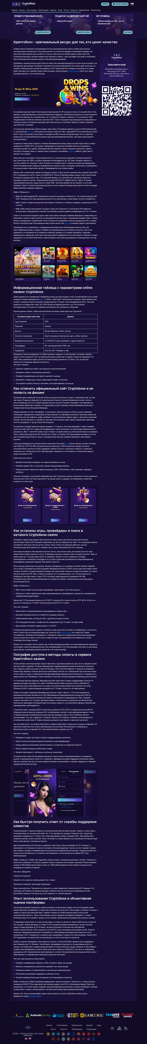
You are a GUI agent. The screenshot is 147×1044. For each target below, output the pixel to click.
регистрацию (73, 71)
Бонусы (22, 10)
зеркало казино (35, 996)
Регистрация (32, 10)
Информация (84, 10)
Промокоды (96, 10)
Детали (87, 32)
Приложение (43, 10)
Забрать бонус (43, 32)
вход (67, 444)
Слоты (66, 10)
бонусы (71, 151)
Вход (60, 10)
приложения (66, 633)
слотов (30, 132)
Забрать (127, 32)
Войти (105, 4)
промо (67, 223)
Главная (14, 10)
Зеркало (53, 10)
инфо (42, 299)
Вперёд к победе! (117, 72)
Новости (74, 10)
